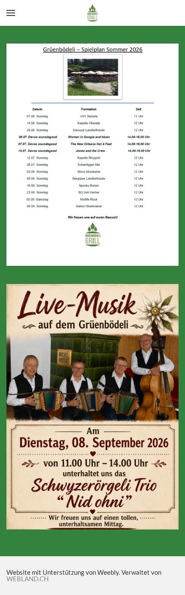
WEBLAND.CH (27, 579)
